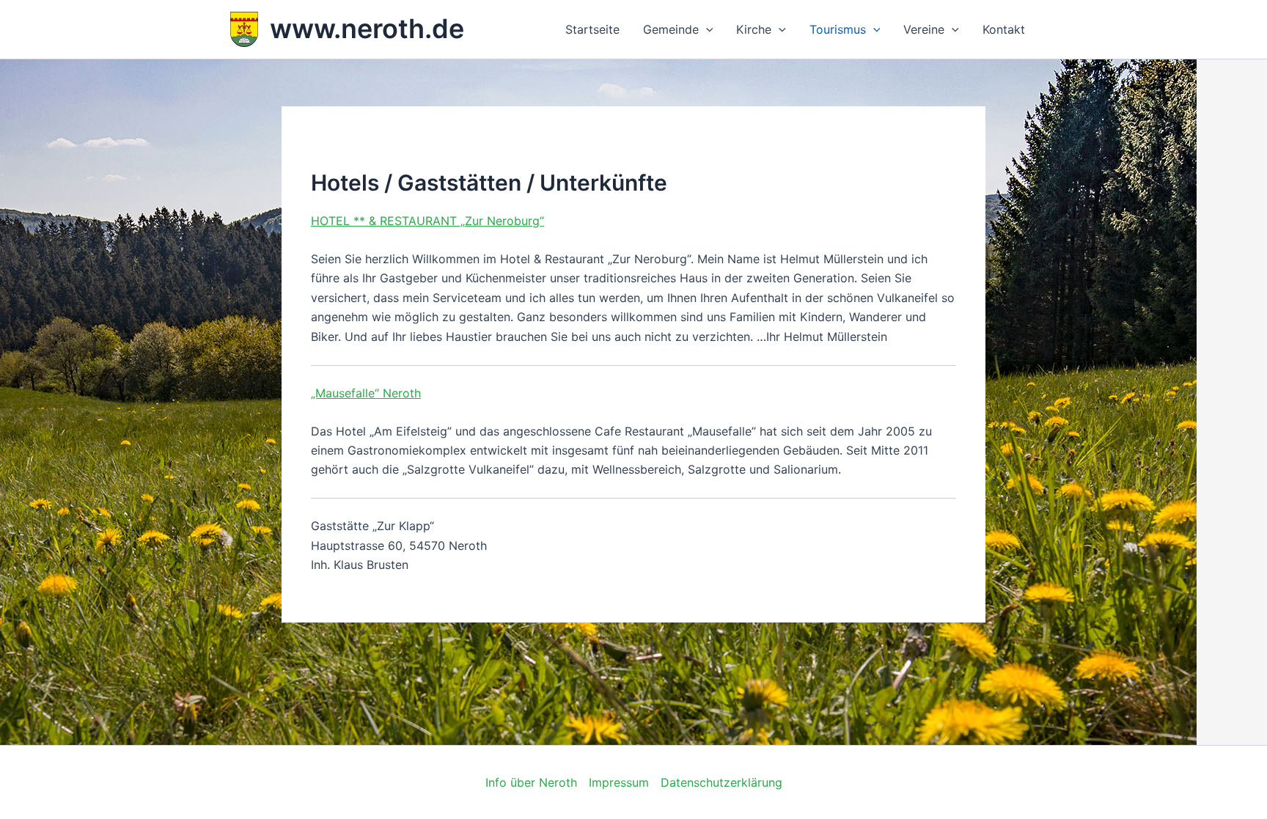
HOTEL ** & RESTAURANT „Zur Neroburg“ (427, 220)
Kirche (753, 29)
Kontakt (1004, 29)
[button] (706, 29)
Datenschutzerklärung (721, 782)
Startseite (592, 29)
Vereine (923, 29)
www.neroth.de (367, 28)
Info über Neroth (531, 782)
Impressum (619, 782)
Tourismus (837, 29)
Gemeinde (671, 29)
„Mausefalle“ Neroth (366, 393)
